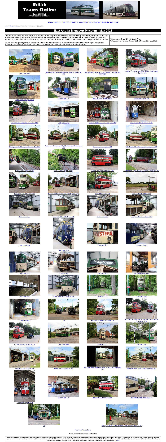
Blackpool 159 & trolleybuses (24, 194)
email (117, 440)
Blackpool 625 (102, 245)
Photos (73, 22)
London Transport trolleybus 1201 (102, 171)
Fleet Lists (65, 22)
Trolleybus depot (63, 123)
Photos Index (14, 26)
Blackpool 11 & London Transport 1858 (102, 123)
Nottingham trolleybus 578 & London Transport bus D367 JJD (102, 73)
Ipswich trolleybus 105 (141, 98)
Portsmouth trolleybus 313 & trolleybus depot (63, 194)
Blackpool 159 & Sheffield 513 (141, 397)
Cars (63, 320)
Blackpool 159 (25, 73)
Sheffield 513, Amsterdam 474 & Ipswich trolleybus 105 (64, 73)
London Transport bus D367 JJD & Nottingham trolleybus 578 (141, 72)
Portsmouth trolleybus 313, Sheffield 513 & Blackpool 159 (63, 147)
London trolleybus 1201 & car (24, 344)
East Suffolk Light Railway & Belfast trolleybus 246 (141, 171)
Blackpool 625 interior (141, 273)
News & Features (54, 22)
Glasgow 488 (63, 273)
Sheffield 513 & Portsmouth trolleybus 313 (141, 368)
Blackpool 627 (25, 273)
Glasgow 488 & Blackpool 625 (63, 217)
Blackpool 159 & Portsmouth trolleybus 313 (24, 147)
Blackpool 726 (64, 250)
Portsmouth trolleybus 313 (102, 147)
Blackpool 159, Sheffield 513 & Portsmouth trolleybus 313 (102, 368)
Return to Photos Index (83, 430)
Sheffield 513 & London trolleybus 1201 (24, 123)
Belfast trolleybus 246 (102, 194)
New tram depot (24, 217)
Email (116, 22)
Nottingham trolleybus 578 (24, 100)
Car (44, 426)
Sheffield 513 (102, 296)
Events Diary (82, 22)
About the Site (107, 22)
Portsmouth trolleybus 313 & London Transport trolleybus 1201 (141, 320)
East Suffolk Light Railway (102, 98)
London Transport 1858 (25, 403)
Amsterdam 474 (63, 98)
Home (7, 26)
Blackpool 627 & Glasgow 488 (63, 296)
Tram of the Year (94, 22)
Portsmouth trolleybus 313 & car (102, 320)
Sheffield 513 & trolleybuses (25, 368)
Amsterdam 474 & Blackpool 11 (141, 123)
